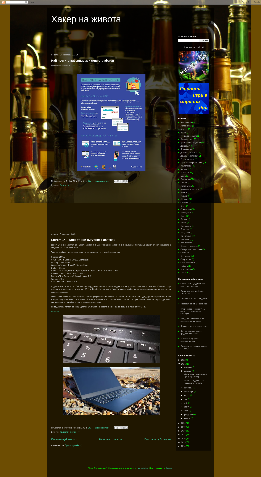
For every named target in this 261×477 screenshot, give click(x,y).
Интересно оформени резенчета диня (190, 340)
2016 (183, 438)
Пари (182, 216)
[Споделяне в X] (121, 181)
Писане (183, 219)
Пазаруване (185, 213)
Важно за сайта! (194, 47)
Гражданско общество (190, 142)
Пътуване (184, 239)
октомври (188, 388)
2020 (183, 423)
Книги (183, 176)
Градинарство (186, 139)
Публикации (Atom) (73, 445)
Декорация (185, 146)
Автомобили (186, 122)
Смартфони (185, 259)
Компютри (64, 432)
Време (183, 132)
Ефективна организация (191, 162)
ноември (188, 371)
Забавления (185, 166)
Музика (183, 196)
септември (189, 391)
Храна (183, 273)
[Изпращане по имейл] (115, 181)
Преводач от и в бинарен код (193, 304)
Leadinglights (142, 468)
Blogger (169, 468)
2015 (183, 442)
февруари (188, 414)
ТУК (73, 66)
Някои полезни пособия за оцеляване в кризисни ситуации (192, 311)
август (187, 395)
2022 (183, 360)
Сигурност (64, 185)
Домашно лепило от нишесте (193, 326)
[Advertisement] (111, 41)
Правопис (184, 229)
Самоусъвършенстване (191, 249)
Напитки (184, 199)
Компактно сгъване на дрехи (193, 299)
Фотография (186, 269)
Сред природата (187, 263)
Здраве (183, 169)
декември (188, 367)
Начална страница (110, 439)
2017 (183, 434)
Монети (183, 192)
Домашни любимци (189, 156)
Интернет (184, 172)
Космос (183, 182)
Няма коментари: (102, 181)
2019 (183, 427)
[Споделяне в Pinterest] (126, 181)
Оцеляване (185, 209)
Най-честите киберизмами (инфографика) (82, 60)
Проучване (185, 232)
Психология (185, 236)
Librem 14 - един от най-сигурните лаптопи (83, 239)
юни (186, 399)
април (187, 407)
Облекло (184, 203)
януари (187, 418)
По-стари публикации (157, 439)
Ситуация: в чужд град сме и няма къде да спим (193, 285)
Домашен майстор (188, 152)
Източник (55, 311)
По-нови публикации (64, 439)
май (186, 403)
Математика (186, 186)
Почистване (185, 226)
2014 (183, 446)
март (186, 411)
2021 (183, 364)
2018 (183, 431)
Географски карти (188, 136)
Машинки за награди (189, 189)
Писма (183, 223)
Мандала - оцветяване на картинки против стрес (192, 320)
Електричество (187, 159)
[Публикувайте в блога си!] (118, 181)
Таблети (184, 266)
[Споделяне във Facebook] (124, 181)
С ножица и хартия (189, 246)
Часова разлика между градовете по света (191, 332)
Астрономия (186, 126)
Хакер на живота (86, 19)
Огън (182, 206)
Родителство (186, 243)
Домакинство (186, 149)
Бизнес (183, 129)
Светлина (184, 253)
